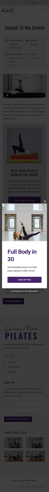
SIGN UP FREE (24, 280)
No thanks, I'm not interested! (24, 291)
